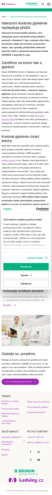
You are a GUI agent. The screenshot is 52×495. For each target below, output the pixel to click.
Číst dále (7, 305)
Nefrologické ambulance (7, 443)
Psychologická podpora (37, 407)
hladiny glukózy (9, 160)
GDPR (4, 455)
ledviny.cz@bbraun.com (38, 442)
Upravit (24, 275)
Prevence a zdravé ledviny (10, 402)
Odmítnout (26, 283)
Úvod (4, 17)
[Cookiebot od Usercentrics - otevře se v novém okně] (37, 209)
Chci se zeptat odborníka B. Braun (18, 382)
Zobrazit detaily (35, 258)
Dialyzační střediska (11, 437)
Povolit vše (26, 267)
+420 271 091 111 (35, 437)
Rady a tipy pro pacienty (38, 402)
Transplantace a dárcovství (9, 422)
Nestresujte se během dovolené (23, 291)
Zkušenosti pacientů (36, 412)
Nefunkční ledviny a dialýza (10, 414)
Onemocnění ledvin (10, 409)
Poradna (5, 449)
